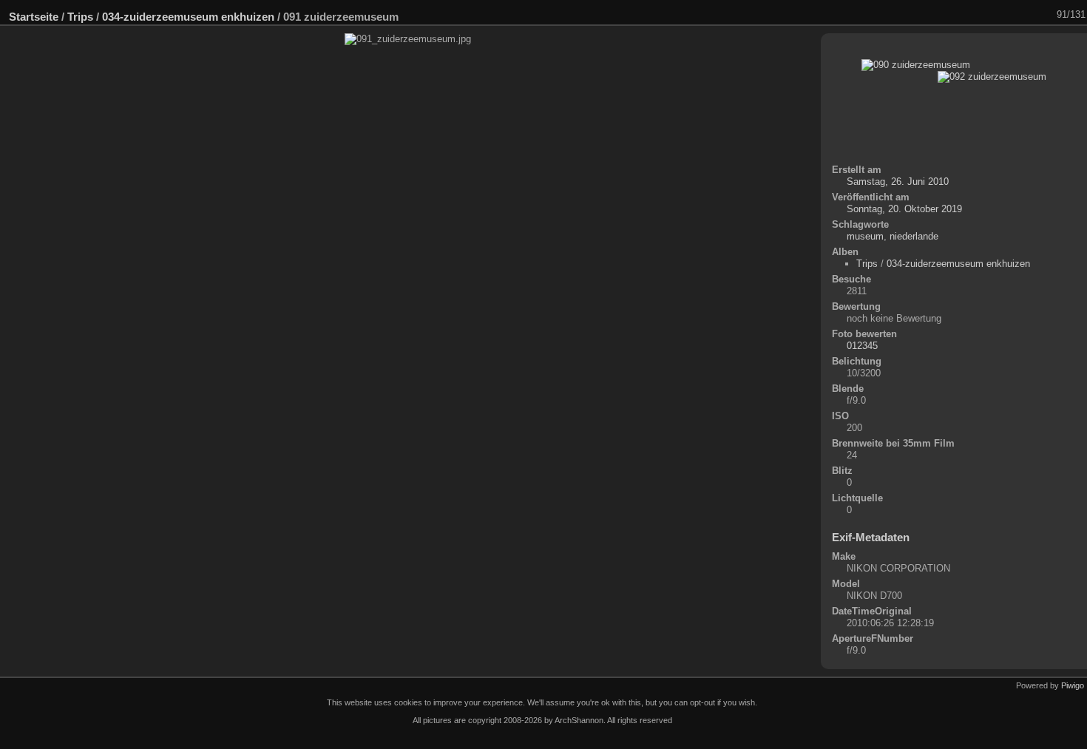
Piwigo (1072, 685)
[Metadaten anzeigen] (969, 14)
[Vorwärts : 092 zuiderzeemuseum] (1046, 14)
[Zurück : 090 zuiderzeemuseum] (1027, 14)
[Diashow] (950, 14)
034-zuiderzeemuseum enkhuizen (188, 16)
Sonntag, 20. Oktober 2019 (904, 208)
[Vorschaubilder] (1007, 14)
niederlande (914, 236)
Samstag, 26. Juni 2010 (898, 181)
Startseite (33, 16)
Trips (80, 16)
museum (865, 236)
